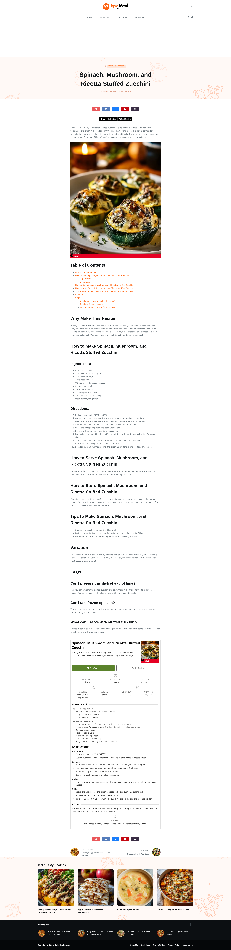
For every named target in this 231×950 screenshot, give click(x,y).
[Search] (192, 7)
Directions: (85, 282)
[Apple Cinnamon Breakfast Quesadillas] (96, 887)
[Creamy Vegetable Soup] (135, 887)
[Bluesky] (115, 109)
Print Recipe (126, 119)
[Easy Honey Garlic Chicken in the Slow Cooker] (81, 933)
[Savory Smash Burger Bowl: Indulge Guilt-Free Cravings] (56, 887)
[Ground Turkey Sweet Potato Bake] (175, 887)
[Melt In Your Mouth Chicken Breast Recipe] (41, 933)
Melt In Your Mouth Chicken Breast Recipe (59, 933)
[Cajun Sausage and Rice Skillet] (160, 933)
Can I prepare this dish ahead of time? (97, 301)
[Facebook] (188, 17)
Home (89, 17)
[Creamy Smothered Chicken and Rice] (121, 933)
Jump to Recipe (109, 119)
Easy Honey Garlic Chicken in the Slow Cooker (100, 933)
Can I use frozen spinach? (91, 304)
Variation (79, 294)
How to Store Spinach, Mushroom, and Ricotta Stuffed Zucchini (104, 288)
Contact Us (139, 17)
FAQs (77, 298)
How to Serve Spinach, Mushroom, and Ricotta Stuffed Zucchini (104, 285)
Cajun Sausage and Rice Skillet (177, 933)
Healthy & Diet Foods (116, 66)
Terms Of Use (159, 945)
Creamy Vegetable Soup (128, 909)
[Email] (135, 109)
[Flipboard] (125, 109)
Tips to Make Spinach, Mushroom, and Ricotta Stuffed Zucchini (104, 291)
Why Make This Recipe (85, 272)
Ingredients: (85, 278)
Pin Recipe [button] (139, 668)
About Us (123, 17)
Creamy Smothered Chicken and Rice (139, 933)
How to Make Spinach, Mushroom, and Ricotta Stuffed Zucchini (104, 275)
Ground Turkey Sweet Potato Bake (173, 909)
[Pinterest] (192, 17)
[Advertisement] (115, 39)
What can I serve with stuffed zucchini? (98, 307)
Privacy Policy (174, 945)
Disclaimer (145, 945)
